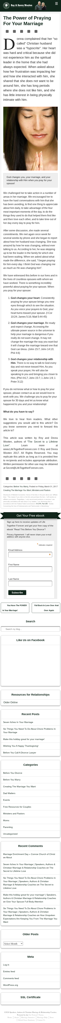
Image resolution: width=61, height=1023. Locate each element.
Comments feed (11, 978)
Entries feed (9, 971)
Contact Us (41, 1020)
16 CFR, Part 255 (42, 504)
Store (52, 1017)
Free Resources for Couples (17, 807)
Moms (6, 820)
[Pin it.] (28, 31)
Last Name (13, 579)
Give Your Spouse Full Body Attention (24, 902)
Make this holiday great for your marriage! (24, 739)
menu (56, 3)
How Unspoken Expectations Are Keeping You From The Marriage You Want (30, 918)
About (9, 857)
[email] (54, 31)
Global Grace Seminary (26, 1020)
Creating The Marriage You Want (17, 490)
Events (6, 800)
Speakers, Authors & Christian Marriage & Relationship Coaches (21, 10)
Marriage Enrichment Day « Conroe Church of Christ (29, 854)
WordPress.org (10, 985)
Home (10, 1017)
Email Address (29, 550)
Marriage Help (42, 1017)
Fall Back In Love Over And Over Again (46, 608)
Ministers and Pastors (41, 490)
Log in (6, 965)
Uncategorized (10, 834)
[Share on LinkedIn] (21, 31)
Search (3, 619)
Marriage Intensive (28, 1017)
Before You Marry (21, 486)
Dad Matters (9, 793)
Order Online (10, 702)
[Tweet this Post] (14, 31)
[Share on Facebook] (7, 31)
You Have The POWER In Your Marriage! (15, 608)
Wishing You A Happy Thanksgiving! (20, 746)
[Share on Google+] (35, 31)
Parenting (8, 827)
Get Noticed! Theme (36, 1015)
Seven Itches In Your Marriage (18, 722)
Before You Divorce (12, 773)
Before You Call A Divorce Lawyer (19, 753)
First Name (13, 564)
